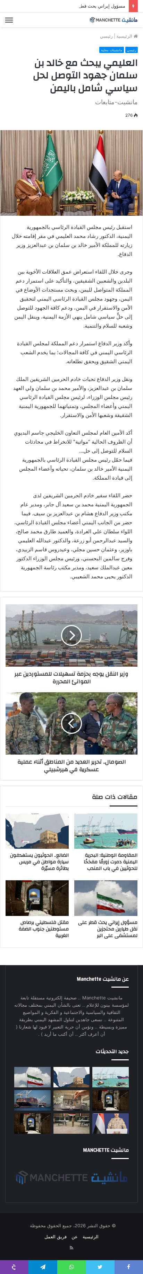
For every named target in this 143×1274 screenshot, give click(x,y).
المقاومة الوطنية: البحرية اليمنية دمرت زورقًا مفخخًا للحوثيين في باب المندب (110, 862)
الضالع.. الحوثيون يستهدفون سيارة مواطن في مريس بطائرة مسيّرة (39, 862)
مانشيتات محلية (111, 50)
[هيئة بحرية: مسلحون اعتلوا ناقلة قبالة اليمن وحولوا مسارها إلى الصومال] (32, 1100)
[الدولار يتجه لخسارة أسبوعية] (71, 1100)
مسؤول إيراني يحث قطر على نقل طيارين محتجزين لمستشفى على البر (107, 929)
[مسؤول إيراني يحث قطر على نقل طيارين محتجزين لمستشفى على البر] (105, 898)
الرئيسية (125, 36)
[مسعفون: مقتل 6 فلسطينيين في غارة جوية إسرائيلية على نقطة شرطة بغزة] (32, 1123)
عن (75, 1236)
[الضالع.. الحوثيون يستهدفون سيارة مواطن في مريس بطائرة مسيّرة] (37, 831)
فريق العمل (55, 1236)
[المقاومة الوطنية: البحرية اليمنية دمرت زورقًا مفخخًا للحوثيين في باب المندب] (105, 831)
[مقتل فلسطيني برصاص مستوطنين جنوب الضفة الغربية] (37, 898)
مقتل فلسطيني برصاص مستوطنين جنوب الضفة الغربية (44, 929)
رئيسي (106, 36)
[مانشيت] (113, 20)
